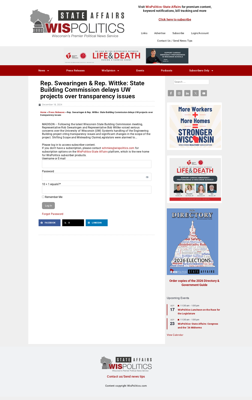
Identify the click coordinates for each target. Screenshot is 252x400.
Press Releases (75, 70)
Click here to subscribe (175, 19)
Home (43, 112)
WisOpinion (108, 70)
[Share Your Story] (195, 179)
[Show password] (147, 177)
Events (140, 70)
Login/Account (200, 33)
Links (144, 33)
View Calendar (175, 334)
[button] (50, 222)
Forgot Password (52, 214)
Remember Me (53, 197)
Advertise (160, 33)
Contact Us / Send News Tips (174, 40)
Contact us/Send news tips (126, 376)
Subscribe (178, 33)
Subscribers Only (199, 70)
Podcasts (166, 70)
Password (48, 171)
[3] (126, 55)
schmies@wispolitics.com (118, 148)
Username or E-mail (53, 158)
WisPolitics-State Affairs (92, 151)
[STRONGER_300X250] (195, 126)
